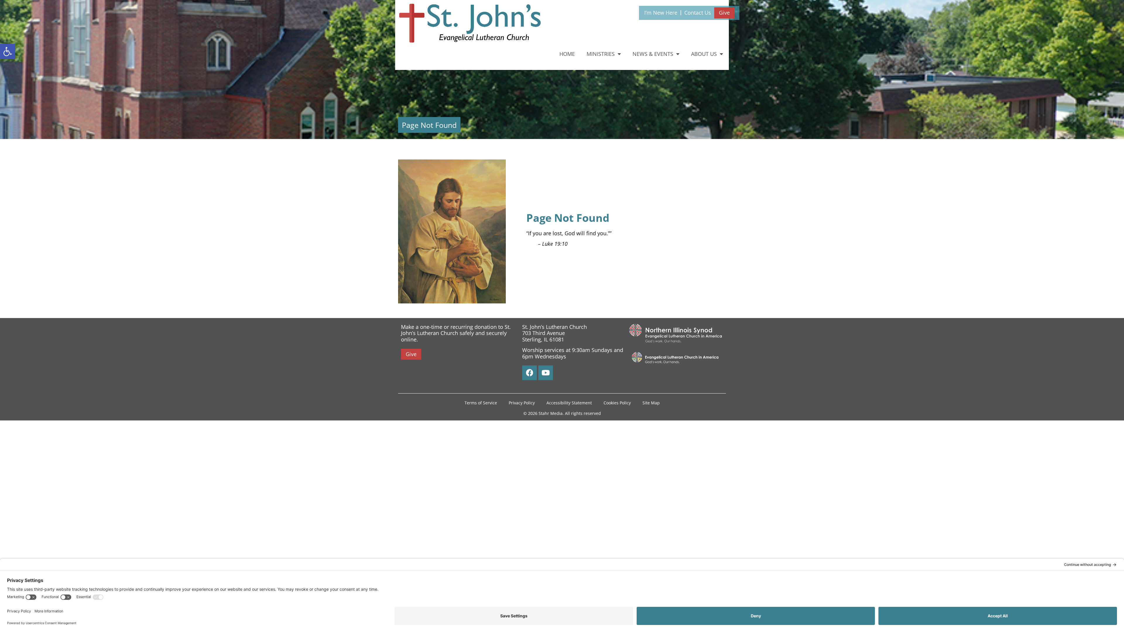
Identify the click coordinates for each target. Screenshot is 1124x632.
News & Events (653, 53)
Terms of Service (481, 403)
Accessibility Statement (569, 403)
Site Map (651, 403)
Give (724, 12)
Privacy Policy (522, 403)
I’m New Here (660, 12)
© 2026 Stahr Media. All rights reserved (562, 413)
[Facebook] (529, 372)
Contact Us (697, 12)
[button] (7, 51)
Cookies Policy (617, 403)
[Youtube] (545, 372)
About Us (704, 53)
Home (567, 53)
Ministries (601, 53)
